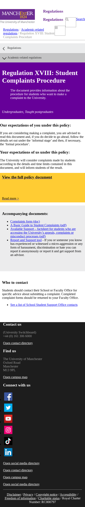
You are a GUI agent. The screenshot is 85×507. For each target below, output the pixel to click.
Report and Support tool (26, 240)
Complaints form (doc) (25, 221)
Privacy (28, 494)
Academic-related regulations (24, 57)
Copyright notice (47, 494)
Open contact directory (18, 343)
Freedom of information (20, 498)
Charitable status (49, 498)
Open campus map (15, 377)
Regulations (11, 29)
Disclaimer (14, 494)
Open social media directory (21, 463)
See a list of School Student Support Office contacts (44, 304)
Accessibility (68, 494)
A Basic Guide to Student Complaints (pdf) (38, 225)
